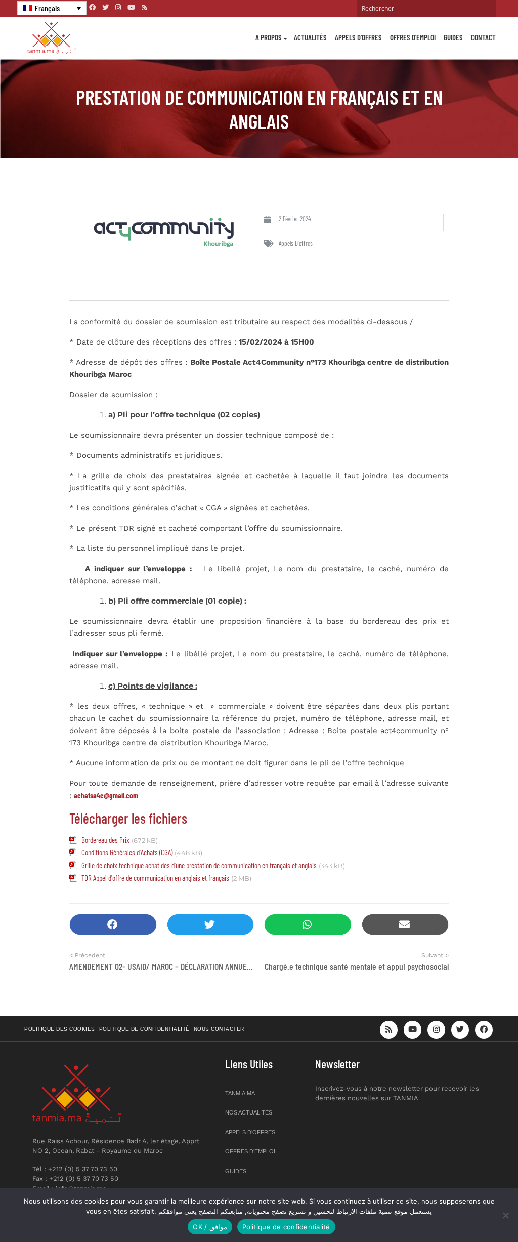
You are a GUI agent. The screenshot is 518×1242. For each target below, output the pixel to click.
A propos (268, 37)
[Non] (505, 1215)
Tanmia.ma (240, 1093)
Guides (453, 37)
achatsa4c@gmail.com (106, 795)
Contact (483, 37)
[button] (113, 924)
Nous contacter (219, 1029)
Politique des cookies (59, 1029)
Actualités (310, 37)
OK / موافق (210, 1227)
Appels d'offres (296, 243)
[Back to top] (475, 1210)
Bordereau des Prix (105, 839)
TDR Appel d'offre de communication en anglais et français (155, 877)
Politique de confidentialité (144, 1029)
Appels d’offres (358, 37)
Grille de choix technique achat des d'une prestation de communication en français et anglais (199, 865)
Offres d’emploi (413, 37)
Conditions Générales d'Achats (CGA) (126, 852)
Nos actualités (248, 1112)
